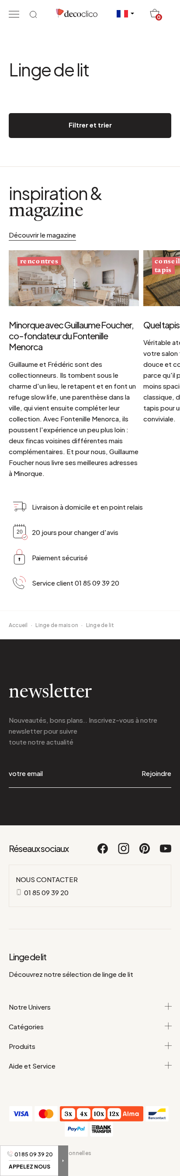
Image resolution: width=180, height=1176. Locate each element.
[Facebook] (103, 852)
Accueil (18, 625)
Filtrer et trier (90, 125)
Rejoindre (156, 773)
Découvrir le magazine (42, 235)
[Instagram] (124, 852)
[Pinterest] (145, 852)
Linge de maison (56, 625)
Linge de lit (100, 625)
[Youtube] (165, 852)
